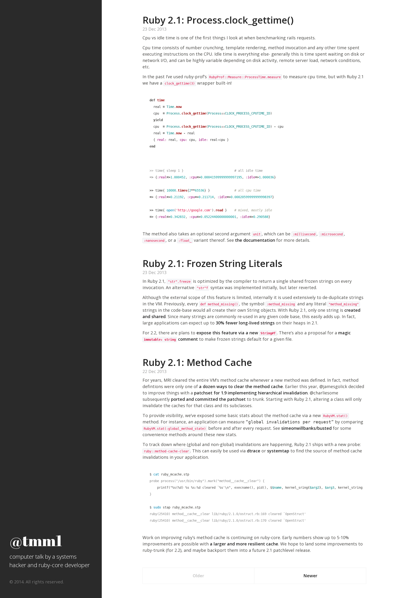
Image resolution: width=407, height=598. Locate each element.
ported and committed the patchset (208, 399)
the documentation (255, 240)
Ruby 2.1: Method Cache (197, 362)
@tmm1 (35, 540)
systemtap (278, 451)
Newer (310, 575)
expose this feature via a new (236, 333)
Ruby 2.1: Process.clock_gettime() (217, 19)
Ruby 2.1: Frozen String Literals (212, 263)
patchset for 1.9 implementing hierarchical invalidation (251, 393)
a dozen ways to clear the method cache (241, 386)
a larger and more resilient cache (244, 544)
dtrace (253, 451)
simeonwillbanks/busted (306, 428)
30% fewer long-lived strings (245, 323)
